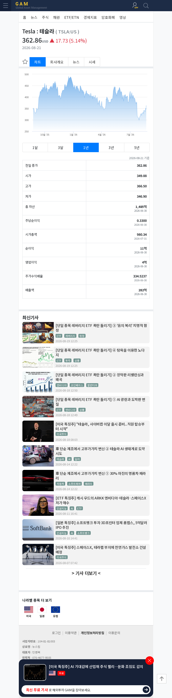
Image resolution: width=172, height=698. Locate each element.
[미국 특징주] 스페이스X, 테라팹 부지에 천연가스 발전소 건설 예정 (101, 549)
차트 (37, 62)
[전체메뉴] (5, 5)
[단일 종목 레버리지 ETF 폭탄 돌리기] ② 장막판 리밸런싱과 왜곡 (100, 377)
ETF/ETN (71, 17)
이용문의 (114, 632)
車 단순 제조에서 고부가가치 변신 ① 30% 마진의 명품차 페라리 (101, 475)
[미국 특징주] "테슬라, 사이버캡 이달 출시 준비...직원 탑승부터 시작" (100, 426)
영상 (122, 17)
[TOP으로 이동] (161, 678)
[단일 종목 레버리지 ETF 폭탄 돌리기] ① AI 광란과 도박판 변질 (100, 401)
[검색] (146, 5)
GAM (31, 5)
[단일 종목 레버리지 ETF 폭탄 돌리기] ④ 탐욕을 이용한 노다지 (100, 352)
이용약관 (71, 632)
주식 (45, 17)
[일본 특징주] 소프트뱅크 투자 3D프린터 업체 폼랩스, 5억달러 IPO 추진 (101, 525)
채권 (56, 17)
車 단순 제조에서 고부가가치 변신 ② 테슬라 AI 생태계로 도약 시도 (100, 451)
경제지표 (90, 17)
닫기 (149, 660)
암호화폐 (108, 17)
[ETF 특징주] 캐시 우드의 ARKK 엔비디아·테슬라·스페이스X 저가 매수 (101, 500)
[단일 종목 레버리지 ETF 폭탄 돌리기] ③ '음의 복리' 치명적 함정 (101, 328)
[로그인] (135, 5)
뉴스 (34, 17)
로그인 (56, 632)
